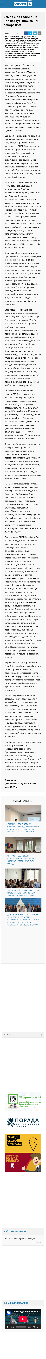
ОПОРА (23, 5)
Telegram (35, 36)
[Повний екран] (38, 1329)
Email (39, 36)
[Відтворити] (8, 1329)
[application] (23, 1321)
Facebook (26, 36)
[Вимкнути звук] (34, 1329)
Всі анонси (37, 1244)
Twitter (30, 36)
